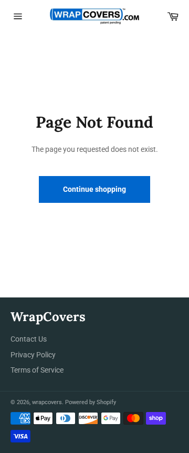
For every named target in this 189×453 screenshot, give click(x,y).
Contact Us (28, 339)
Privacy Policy (33, 355)
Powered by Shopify (90, 402)
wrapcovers (47, 402)
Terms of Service (37, 370)
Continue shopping (94, 189)
